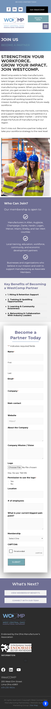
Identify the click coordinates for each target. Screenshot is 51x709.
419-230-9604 (8, 687)
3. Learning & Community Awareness (21, 307)
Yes (12, 481)
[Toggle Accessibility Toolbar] (45, 704)
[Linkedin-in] (14, 9)
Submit (16, 562)
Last (9, 373)
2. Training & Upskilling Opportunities (20, 300)
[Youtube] (21, 9)
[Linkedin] (11, 669)
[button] (46, 26)
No (12, 484)
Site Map (34, 705)
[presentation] (26, 551)
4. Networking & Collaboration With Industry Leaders (24, 314)
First (10, 362)
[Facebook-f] (9, 9)
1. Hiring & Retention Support (23, 294)
